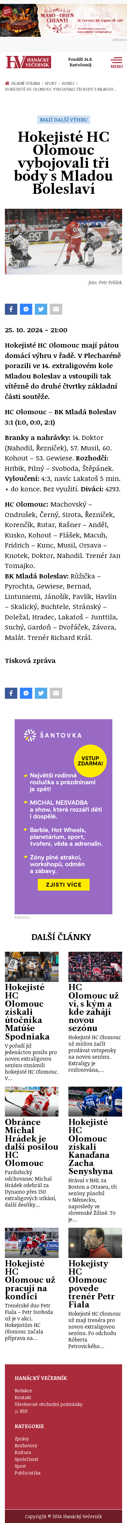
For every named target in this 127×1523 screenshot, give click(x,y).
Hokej (70, 83)
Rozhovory (26, 1445)
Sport (52, 83)
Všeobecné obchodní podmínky (49, 1404)
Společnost (26, 1459)
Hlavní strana (26, 83)
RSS (24, 1411)
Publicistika (27, 1473)
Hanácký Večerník (28, 62)
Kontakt (23, 1397)
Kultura (23, 1452)
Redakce (23, 1390)
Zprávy (22, 1439)
